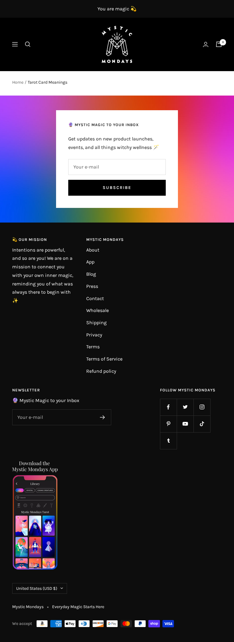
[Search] (27, 44)
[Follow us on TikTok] (201, 423)
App (90, 262)
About (92, 250)
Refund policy (101, 371)
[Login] (205, 44)
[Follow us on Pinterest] (168, 423)
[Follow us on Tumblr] (168, 440)
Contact (95, 298)
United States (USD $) (36, 588)
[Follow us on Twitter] (185, 407)
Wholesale (97, 310)
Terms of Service (104, 359)
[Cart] (219, 44)
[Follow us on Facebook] (168, 407)
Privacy (94, 335)
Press (92, 286)
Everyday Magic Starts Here (78, 606)
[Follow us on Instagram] (201, 407)
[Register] (102, 417)
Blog (91, 274)
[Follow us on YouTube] (185, 423)
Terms (93, 347)
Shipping (96, 322)
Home (17, 82)
